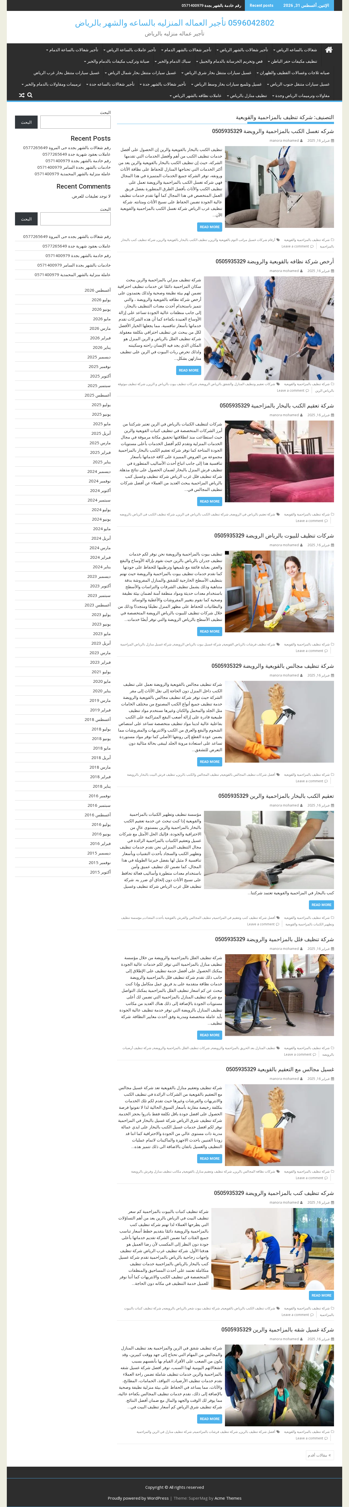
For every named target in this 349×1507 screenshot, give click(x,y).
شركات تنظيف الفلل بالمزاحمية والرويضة (182, 1048)
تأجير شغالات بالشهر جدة (164, 84)
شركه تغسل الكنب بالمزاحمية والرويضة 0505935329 (273, 131)
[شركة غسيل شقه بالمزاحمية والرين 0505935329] (279, 1348)
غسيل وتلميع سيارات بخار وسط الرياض (228, 84)
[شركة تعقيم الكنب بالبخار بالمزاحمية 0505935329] (279, 424)
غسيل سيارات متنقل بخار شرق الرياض (218, 72)
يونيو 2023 (101, 624)
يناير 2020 (102, 690)
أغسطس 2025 (98, 395)
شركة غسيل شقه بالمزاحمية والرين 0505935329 (277, 1329)
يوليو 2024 (101, 509)
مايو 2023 (102, 633)
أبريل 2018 (101, 757)
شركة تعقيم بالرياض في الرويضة (253, 514)
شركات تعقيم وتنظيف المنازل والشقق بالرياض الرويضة (237, 384)
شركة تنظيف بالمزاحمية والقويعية (307, 239)
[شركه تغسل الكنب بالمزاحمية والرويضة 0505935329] (279, 149)
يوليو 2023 (101, 614)
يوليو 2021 (101, 671)
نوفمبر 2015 (100, 862)
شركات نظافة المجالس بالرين (254, 1171)
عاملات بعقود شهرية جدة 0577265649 (77, 154)
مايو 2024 (102, 528)
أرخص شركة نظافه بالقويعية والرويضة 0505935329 (275, 261)
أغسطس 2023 (98, 605)
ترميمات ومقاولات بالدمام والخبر (53, 84)
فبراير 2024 (100, 557)
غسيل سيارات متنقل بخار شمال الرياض (142, 72)
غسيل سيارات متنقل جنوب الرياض (300, 84)
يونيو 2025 (101, 414)
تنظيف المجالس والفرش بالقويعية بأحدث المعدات (177, 917)
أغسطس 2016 (98, 814)
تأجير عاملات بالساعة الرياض (131, 49)
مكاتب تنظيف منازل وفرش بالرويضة (156, 1171)
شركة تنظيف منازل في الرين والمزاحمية (164, 1431)
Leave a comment (295, 246)
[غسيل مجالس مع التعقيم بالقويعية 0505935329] (279, 1087)
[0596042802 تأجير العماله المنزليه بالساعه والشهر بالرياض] (328, 49)
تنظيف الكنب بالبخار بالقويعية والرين (182, 239)
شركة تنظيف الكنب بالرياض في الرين (202, 514)
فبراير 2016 (100, 843)
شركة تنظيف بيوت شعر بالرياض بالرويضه (191, 1308)
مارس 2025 (100, 442)
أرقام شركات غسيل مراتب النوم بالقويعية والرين (242, 239)
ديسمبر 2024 (99, 471)
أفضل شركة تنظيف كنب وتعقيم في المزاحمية (244, 917)
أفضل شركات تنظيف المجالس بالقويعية (248, 774)
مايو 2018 (102, 748)
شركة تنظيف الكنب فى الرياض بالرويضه (147, 514)
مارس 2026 (100, 328)
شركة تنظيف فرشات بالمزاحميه (216, 1431)
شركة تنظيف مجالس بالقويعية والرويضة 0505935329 (273, 666)
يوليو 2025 (101, 404)
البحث (105, 112)
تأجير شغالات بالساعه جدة (111, 84)
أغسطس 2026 (98, 290)
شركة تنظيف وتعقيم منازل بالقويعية (207, 1171)
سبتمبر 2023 (99, 595)
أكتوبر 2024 (100, 490)
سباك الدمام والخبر (174, 61)
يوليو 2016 (101, 824)
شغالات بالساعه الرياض (296, 49)
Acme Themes (228, 1498)
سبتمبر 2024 (99, 500)
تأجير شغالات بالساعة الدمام (73, 49)
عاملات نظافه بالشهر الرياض (197, 95)
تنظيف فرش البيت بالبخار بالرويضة (151, 774)
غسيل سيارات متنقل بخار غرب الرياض (67, 72)
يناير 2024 (102, 566)
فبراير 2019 (100, 709)
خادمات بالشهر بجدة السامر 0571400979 (74, 167)
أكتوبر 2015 (100, 872)
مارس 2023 (100, 652)
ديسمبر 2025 (99, 357)
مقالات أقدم (317, 1455)
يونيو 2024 (101, 519)
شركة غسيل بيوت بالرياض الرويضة (197, 644)
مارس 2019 (100, 700)
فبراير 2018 (100, 776)
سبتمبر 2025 (99, 385)
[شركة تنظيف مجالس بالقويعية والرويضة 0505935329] (279, 684)
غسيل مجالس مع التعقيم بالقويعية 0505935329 (280, 1069)
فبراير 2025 (100, 452)
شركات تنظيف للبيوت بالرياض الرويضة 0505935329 (274, 535)
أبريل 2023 (101, 643)
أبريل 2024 (101, 538)
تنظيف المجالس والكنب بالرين (198, 774)
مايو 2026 (102, 318)
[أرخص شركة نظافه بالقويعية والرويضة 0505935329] (269, 279)
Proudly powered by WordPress (138, 1498)
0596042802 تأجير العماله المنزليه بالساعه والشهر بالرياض (174, 23)
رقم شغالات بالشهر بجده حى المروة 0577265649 (67, 147)
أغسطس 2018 (98, 719)
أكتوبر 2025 (100, 376)
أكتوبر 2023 (100, 585)
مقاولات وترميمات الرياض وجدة (302, 95)
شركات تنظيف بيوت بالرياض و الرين (172, 384)
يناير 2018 (102, 786)
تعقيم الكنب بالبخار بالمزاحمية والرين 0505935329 (276, 796)
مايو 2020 (102, 681)
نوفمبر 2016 (100, 795)
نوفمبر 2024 (100, 481)
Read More (209, 227)
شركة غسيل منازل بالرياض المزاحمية (146, 644)
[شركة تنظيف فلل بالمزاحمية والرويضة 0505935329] (279, 957)
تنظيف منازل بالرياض (248, 95)
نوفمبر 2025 (100, 366)
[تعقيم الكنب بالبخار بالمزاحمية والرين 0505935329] (269, 814)
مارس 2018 (100, 767)
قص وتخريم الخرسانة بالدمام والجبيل (231, 61)
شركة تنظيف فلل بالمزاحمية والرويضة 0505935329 (274, 939)
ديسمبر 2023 (99, 576)
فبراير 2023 (100, 662)
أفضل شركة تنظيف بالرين (257, 1431)
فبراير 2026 (100, 337)
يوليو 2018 (101, 729)
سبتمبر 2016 (99, 805)
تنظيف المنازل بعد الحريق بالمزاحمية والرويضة (243, 1048)
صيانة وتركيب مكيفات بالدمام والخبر (118, 61)
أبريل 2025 (101, 433)
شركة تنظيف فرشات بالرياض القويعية (249, 644)
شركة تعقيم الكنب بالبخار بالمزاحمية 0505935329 (277, 405)
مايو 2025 (102, 423)
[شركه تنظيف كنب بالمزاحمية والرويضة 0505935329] (272, 1211)
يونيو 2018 (101, 738)
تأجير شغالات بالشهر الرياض (244, 49)
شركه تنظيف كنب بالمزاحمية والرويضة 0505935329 (274, 1193)
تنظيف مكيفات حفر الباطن (294, 61)
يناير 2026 (102, 347)
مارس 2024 (100, 547)
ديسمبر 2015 (99, 853)
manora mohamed (284, 140)
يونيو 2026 (101, 309)
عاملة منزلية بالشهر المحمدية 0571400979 (73, 173)
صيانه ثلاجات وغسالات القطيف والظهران (295, 72)
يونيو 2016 (101, 833)
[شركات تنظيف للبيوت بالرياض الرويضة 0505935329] (279, 554)
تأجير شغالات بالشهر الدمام (187, 49)
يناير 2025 (102, 461)
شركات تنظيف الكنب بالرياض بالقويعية (248, 1308)
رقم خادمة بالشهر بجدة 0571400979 (211, 5)
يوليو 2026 (101, 299)
